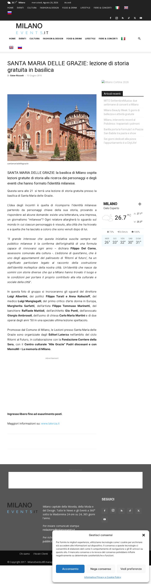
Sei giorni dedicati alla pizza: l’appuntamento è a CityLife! (120, 140)
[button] (143, 535)
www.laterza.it (50, 423)
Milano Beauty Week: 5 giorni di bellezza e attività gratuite (122, 112)
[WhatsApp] (28, 83)
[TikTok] (128, 18)
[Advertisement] (104, 28)
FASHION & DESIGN (49, 7)
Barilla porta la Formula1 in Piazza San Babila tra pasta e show (123, 131)
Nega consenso (100, 569)
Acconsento (70, 569)
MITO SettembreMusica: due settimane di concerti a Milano (121, 102)
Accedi (67, 2)
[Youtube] (141, 18)
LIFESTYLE (85, 7)
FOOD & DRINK (69, 7)
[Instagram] (116, 18)
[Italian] (117, 7)
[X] (135, 18)
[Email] (45, 83)
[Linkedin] (36, 83)
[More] (53, 83)
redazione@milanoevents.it (59, 529)
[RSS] (122, 18)
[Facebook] (110, 18)
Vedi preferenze (131, 569)
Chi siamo (25, 553)
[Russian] (10, 12)
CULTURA (31, 7)
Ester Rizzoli (17, 75)
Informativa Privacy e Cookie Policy (102, 577)
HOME (10, 7)
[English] (126, 7)
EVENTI (20, 7)
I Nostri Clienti (40, 553)
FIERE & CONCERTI (103, 7)
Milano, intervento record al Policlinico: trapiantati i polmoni (122, 121)
